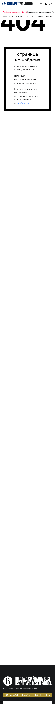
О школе (6, 16)
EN (41, 4)
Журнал (49, 16)
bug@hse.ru (23, 103)
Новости (40, 16)
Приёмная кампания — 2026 (15, 12)
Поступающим (17, 16)
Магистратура (45, 12)
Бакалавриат (32, 12)
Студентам (30, 16)
